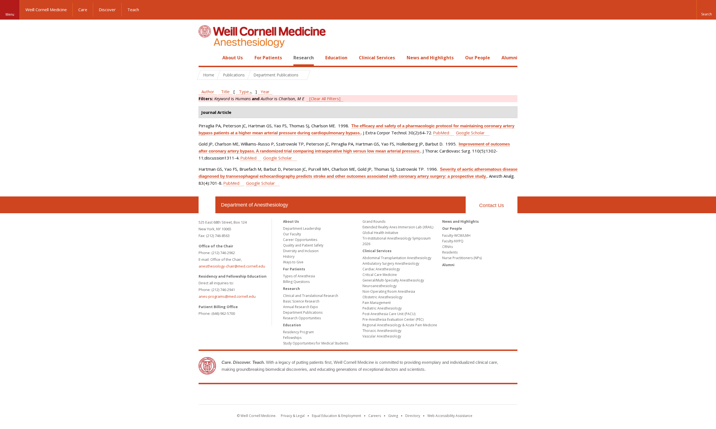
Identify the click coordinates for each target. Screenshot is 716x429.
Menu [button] (10, 14)
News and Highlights (430, 58)
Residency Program (298, 332)
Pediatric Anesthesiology (382, 308)
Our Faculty (292, 234)
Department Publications (302, 312)
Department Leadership (302, 228)
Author (207, 91)
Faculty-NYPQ (452, 241)
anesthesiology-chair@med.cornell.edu (232, 266)
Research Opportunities (302, 318)
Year (265, 91)
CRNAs (447, 246)
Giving (393, 415)
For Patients (268, 58)
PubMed (441, 132)
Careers (374, 415)
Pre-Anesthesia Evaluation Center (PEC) (392, 319)
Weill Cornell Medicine (46, 9)
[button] (706, 10)
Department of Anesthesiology (254, 205)
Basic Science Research (301, 301)
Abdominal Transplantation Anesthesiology (396, 257)
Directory (412, 415)
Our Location (207, 204)
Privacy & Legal (293, 415)
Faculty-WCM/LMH (456, 235)
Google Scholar (470, 132)
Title (225, 91)
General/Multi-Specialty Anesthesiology (393, 280)
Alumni (509, 58)
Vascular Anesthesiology (381, 336)
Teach (133, 9)
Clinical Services (377, 58)
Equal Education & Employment (336, 415)
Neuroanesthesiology (379, 285)
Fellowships (292, 337)
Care (82, 9)
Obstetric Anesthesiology (382, 297)
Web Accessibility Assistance (449, 415)
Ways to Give (293, 262)
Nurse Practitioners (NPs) (462, 257)
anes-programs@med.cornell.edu (227, 296)
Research (303, 58)
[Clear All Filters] (324, 98)
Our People (477, 58)
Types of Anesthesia (299, 276)
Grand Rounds (373, 221)
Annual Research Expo (300, 306)
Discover (107, 9)
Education (336, 58)
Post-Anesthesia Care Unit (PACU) (388, 313)
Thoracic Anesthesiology (381, 330)
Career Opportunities (300, 239)
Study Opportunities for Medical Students (315, 343)
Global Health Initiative (380, 232)
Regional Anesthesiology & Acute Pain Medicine (399, 325)
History (289, 256)
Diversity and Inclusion (301, 251)
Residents (450, 252)
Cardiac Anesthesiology (381, 269)
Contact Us (491, 205)
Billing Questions (296, 281)
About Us (232, 58)
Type (244, 91)
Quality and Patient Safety (303, 245)
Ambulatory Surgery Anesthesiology (390, 263)
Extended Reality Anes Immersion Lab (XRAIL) (397, 227)
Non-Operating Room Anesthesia (388, 291)
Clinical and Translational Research (310, 295)
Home (204, 57)
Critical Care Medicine (379, 274)
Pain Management (376, 302)
